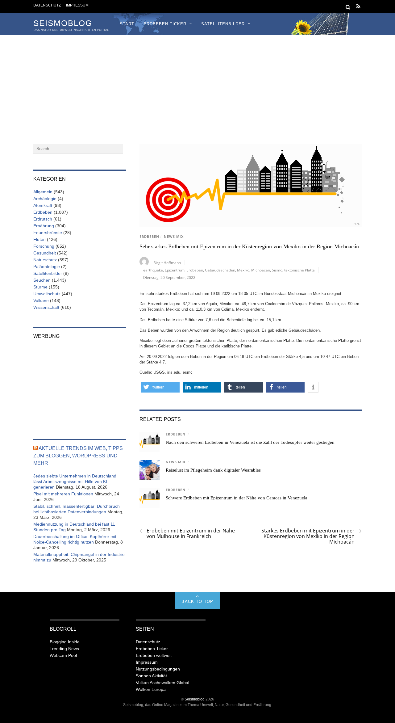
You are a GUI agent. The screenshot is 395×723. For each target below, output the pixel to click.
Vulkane (41, 300)
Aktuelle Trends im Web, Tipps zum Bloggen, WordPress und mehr (78, 456)
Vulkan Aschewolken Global (162, 682)
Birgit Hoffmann (167, 262)
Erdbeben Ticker (164, 24)
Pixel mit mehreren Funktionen (63, 493)
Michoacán (260, 269)
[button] (160, 387)
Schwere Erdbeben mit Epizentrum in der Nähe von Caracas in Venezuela (236, 497)
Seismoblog (195, 699)
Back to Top (197, 601)
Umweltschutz (46, 293)
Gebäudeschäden (220, 269)
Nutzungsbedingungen (158, 668)
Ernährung (43, 225)
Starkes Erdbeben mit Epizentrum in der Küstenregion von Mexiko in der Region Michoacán (311, 536)
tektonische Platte (299, 269)
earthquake (153, 269)
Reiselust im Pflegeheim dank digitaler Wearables (213, 470)
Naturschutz (45, 259)
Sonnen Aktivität (151, 675)
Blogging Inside (65, 641)
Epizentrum (175, 269)
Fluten (39, 239)
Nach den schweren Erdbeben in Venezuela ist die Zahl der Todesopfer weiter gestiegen (250, 442)
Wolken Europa (151, 689)
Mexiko (243, 269)
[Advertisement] (197, 81)
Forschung (43, 246)
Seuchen (42, 280)
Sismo (277, 269)
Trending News (64, 648)
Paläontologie (46, 266)
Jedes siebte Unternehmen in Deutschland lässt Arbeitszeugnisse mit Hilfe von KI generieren (74, 481)
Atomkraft (42, 205)
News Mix (174, 236)
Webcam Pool (63, 655)
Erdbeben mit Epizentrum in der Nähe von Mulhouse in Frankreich (187, 533)
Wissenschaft (46, 307)
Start (127, 24)
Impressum (77, 5)
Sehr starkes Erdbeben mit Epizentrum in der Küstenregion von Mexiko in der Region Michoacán (249, 246)
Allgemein (42, 191)
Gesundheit (44, 252)
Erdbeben (149, 236)
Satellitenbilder (223, 24)
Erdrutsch (42, 218)
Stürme (40, 286)
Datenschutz (47, 5)
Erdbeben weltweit (154, 655)
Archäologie (44, 198)
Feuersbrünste (47, 232)
